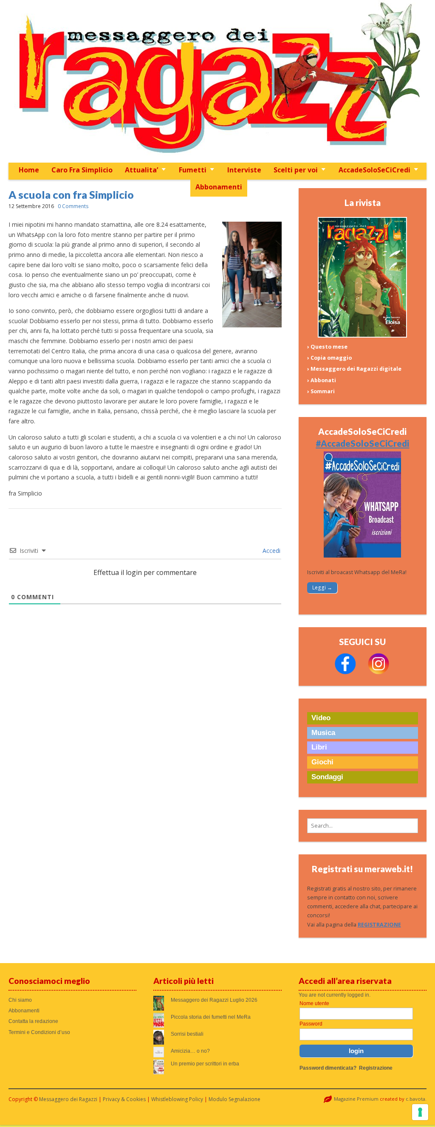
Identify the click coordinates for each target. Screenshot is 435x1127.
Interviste (244, 170)
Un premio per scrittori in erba (205, 1064)
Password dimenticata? (327, 1068)
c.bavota (415, 1099)
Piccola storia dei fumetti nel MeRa (211, 1017)
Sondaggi (327, 777)
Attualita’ (141, 170)
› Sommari (321, 391)
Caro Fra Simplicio (82, 170)
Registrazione (376, 1068)
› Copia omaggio (329, 357)
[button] (362, 825)
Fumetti (192, 170)
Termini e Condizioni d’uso (39, 1032)
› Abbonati (321, 380)
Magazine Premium (356, 1099)
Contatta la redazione (33, 1021)
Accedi (270, 551)
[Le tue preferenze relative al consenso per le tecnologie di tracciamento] (420, 1112)
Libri (319, 747)
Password (310, 1024)
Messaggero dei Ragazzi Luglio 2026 (214, 1000)
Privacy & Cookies (124, 1099)
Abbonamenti (218, 187)
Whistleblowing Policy (177, 1099)
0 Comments (73, 206)
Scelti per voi (296, 170)
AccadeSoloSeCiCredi (374, 170)
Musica (323, 733)
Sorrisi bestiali (187, 1034)
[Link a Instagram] (378, 672)
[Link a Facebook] (345, 672)
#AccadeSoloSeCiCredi (362, 443)
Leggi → (322, 587)
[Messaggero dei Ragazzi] (217, 81)
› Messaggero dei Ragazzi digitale (354, 368)
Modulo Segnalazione (234, 1099)
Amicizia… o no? (190, 1051)
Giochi (322, 762)
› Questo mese (327, 346)
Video (320, 718)
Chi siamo (20, 1000)
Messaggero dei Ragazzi (68, 1099)
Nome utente (314, 1003)
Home (29, 170)
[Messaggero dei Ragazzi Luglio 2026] (362, 335)
